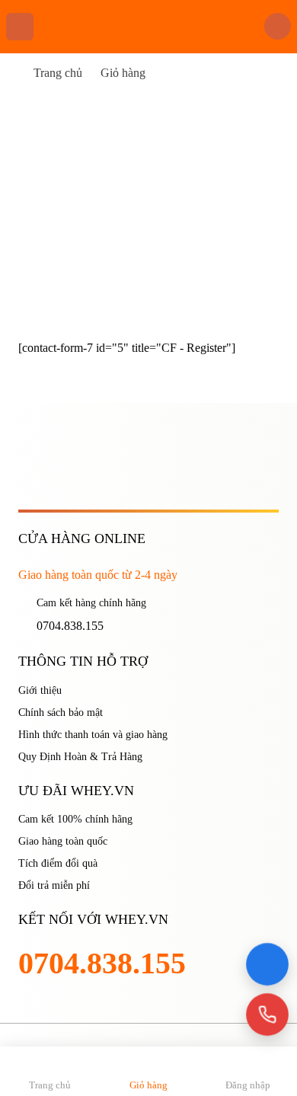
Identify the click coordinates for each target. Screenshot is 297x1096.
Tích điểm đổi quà (57, 863)
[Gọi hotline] (268, 1015)
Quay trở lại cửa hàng (75, 259)
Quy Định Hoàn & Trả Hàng (80, 756)
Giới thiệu (40, 690)
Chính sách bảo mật (60, 712)
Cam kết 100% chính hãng (75, 819)
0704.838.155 (70, 625)
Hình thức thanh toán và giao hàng (93, 734)
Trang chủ (58, 72)
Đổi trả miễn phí (54, 885)
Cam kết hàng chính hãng (91, 603)
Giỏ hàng (123, 72)
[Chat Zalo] (268, 965)
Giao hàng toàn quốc (62, 841)
